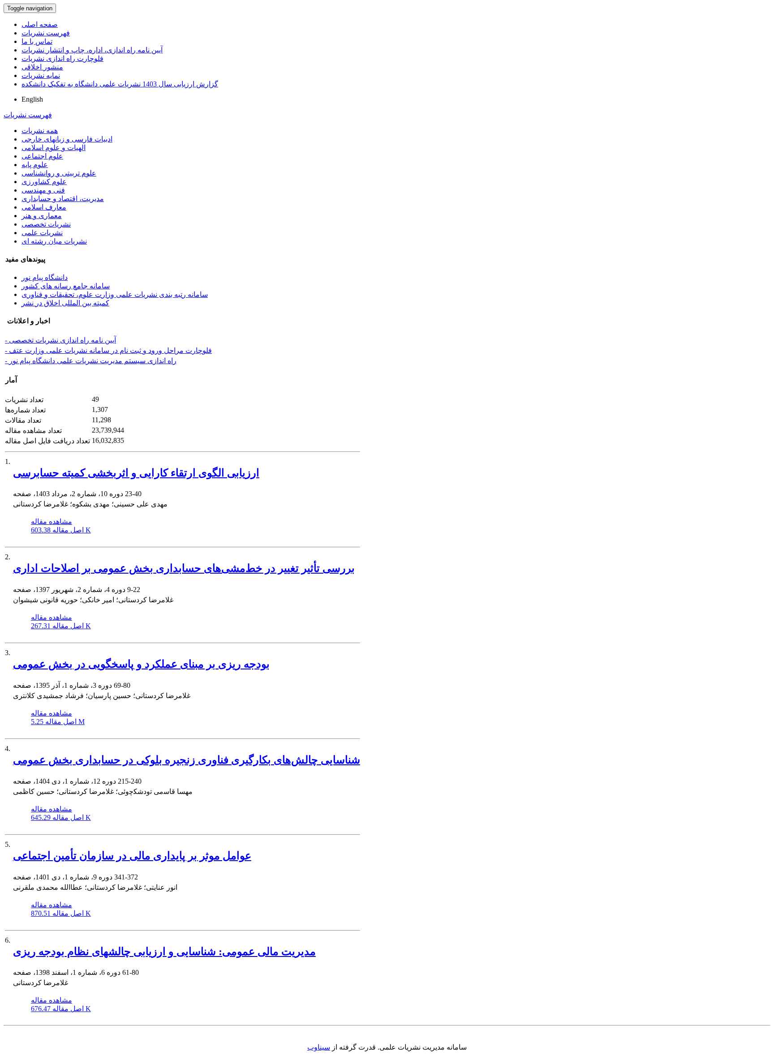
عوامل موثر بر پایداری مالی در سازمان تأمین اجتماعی (132, 856)
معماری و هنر (42, 215)
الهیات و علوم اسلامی (54, 147)
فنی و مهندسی (43, 190)
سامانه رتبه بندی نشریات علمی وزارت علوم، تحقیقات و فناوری (115, 294)
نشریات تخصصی (46, 224)
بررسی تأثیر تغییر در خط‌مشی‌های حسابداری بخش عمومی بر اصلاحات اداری (184, 568)
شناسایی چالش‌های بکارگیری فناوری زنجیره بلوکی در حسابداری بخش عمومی (186, 760)
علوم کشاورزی (44, 181)
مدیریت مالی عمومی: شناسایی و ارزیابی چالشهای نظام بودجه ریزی (164, 951)
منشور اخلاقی (42, 67)
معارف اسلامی (44, 207)
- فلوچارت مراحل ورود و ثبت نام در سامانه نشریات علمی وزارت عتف (108, 350)
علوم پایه (35, 164)
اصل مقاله (61, 530)
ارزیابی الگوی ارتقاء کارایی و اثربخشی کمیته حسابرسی (136, 473)
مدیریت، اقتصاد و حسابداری (63, 198)
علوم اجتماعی (42, 156)
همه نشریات (40, 130)
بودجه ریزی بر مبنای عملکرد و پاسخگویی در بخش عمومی (141, 664)
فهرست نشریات (46, 33)
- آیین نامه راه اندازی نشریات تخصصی (60, 340)
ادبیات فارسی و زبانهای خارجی (67, 139)
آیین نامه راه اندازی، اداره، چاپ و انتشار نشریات (92, 50)
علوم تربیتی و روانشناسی (59, 173)
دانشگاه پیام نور (45, 277)
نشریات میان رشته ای (54, 241)
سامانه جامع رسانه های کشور (66, 286)
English (32, 99)
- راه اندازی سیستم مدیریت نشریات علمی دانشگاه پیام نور (90, 361)
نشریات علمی (42, 232)
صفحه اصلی (40, 24)
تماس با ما (37, 41)
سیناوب (318, 1047)
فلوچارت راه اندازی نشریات (62, 58)
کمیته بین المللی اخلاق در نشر (65, 303)
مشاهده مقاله (51, 521)
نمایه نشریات (41, 75)
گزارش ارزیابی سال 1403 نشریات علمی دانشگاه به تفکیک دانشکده (120, 84)
